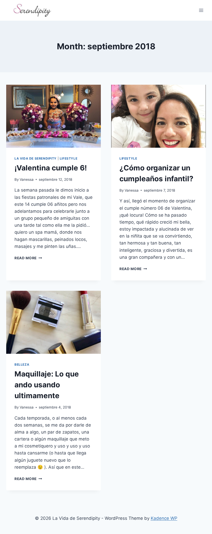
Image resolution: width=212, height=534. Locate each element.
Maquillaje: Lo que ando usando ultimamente (46, 385)
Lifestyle (68, 158)
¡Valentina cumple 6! (50, 167)
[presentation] (53, 116)
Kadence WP (164, 518)
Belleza (21, 364)
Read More (28, 258)
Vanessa (27, 179)
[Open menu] (201, 10)
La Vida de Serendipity (35, 158)
